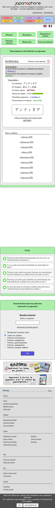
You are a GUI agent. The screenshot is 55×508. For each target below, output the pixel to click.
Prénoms (18, 18)
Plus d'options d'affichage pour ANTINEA (28, 119)
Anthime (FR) (27, 147)
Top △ (50, 390)
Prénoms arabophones (16, 345)
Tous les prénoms (45, 42)
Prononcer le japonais (9, 436)
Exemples (34, 436)
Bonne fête (27, 42)
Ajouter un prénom (8, 422)
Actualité (7, 21)
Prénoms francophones (16, 338)
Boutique (48, 19)
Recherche (27, 35)
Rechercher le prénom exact (18, 332)
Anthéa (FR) (26, 137)
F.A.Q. (5, 401)
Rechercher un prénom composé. (27, 327)
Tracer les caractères (10, 442)
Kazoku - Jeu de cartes (10, 473)
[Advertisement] (27, 216)
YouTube (29, 21)
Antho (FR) (26, 152)
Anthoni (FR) (27, 162)
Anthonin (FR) (26, 167)
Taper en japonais (36, 439)
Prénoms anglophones (16, 340)
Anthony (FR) (26, 172)
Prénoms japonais (9, 42)
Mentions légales (8, 406)
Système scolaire (8, 489)
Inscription (37, 12)
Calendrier (6, 486)
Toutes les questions (9, 459)
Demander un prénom (45, 34)
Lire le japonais (8, 439)
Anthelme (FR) (26, 142)
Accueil (7, 18)
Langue (18, 21)
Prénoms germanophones (17, 343)
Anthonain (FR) (27, 157)
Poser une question (9, 462)
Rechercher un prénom (10, 420)
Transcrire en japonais (10, 444)
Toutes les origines (14, 336)
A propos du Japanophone (10, 403)
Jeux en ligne (7, 476)
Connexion (48, 12)
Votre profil (7, 409)
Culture (30, 18)
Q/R (39, 18)
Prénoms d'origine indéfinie (17, 348)
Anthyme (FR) (26, 178)
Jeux (39, 21)
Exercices (34, 442)
